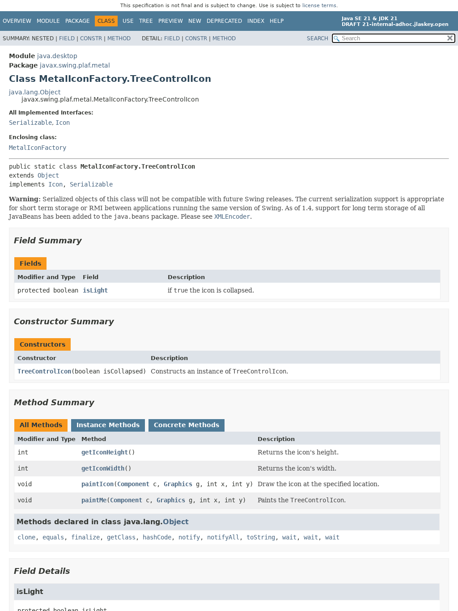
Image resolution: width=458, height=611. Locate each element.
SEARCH (317, 38)
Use (128, 21)
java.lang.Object (34, 92)
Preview (170, 21)
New (194, 21)
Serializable (30, 122)
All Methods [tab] (41, 425)
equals (53, 537)
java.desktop (57, 55)
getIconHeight (104, 452)
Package (77, 21)
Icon (62, 122)
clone (26, 537)
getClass (121, 537)
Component (133, 484)
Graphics (178, 484)
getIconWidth (102, 468)
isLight (95, 290)
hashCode (157, 537)
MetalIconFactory (37, 147)
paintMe (93, 500)
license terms (319, 5)
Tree (146, 21)
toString (260, 537)
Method (119, 38)
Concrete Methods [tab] (186, 425)
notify (189, 537)
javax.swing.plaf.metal (75, 65)
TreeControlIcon (44, 371)
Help (277, 21)
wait (289, 537)
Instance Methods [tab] (108, 425)
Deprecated (224, 21)
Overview (17, 21)
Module (48, 21)
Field (67, 38)
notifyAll (223, 537)
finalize (85, 537)
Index (255, 21)
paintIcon (97, 484)
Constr (91, 38)
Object (48, 175)
